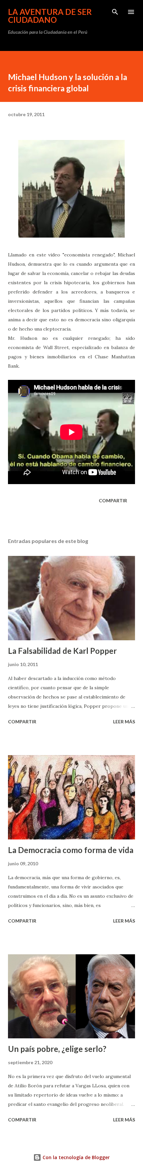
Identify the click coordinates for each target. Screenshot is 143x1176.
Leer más (124, 721)
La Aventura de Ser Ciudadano (50, 15)
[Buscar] (115, 12)
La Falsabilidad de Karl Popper (62, 651)
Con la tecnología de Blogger (75, 1157)
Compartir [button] (113, 500)
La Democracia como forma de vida (70, 850)
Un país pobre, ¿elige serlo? (57, 1049)
